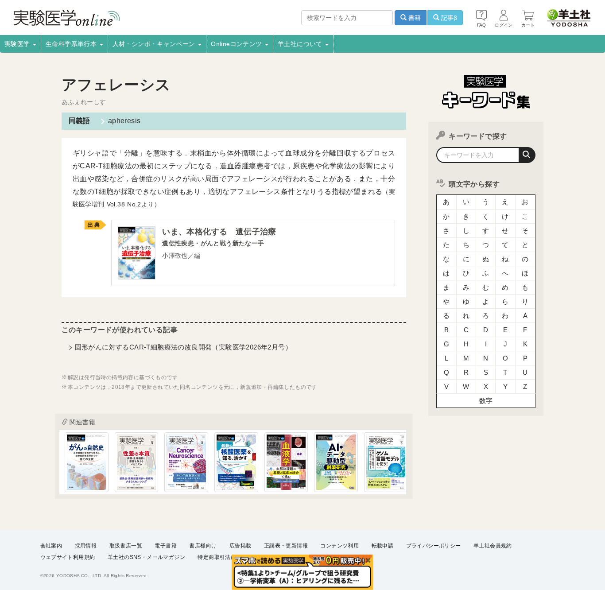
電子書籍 (166, 546)
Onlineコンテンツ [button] (237, 43)
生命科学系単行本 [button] (72, 43)
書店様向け (203, 546)
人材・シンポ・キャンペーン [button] (155, 43)
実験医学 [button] (18, 43)
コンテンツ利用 (339, 546)
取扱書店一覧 (125, 546)
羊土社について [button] (301, 43)
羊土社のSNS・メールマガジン (146, 557)
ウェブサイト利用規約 (67, 557)
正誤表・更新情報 (286, 546)
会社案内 (51, 546)
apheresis (124, 120)
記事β (448, 17)
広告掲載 (240, 546)
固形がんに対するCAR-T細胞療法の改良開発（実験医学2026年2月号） (183, 347)
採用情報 (86, 546)
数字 (486, 400)
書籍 (414, 17)
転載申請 (383, 546)
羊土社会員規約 (492, 546)
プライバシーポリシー (433, 546)
